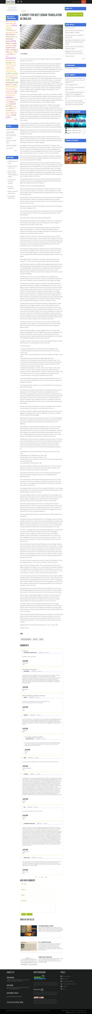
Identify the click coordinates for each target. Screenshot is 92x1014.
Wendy (15, 113)
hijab (17, 50)
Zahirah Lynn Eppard (11, 145)
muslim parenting (11, 71)
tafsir (41, 639)
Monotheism (8, 67)
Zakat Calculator (66, 976)
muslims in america (12, 73)
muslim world (13, 78)
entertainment (9, 39)
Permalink (47, 652)
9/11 (7, 21)
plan (7, 89)
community (9, 29)
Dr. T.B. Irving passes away (44, 942)
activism (10, 21)
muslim (12, 67)
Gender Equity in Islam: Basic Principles (12, 181)
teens (15, 108)
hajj (12, 45)
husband (11, 51)
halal (15, 45)
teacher (11, 108)
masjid (14, 62)
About (73, 1)
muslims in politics (9, 76)
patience (11, 85)
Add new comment (24, 628)
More (15, 119)
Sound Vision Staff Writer (12, 129)
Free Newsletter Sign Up (68, 981)
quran (35, 639)
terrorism (9, 110)
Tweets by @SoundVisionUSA (72, 68)
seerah (7, 102)
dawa (13, 32)
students (14, 106)
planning (10, 89)
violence (7, 113)
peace (15, 84)
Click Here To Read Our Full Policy (14, 996)
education (9, 36)
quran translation (26, 639)
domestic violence (10, 34)
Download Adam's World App (69, 984)
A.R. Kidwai (24, 53)
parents (8, 84)
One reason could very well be (34, 737)
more (15, 150)
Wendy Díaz (9, 138)
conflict (14, 30)
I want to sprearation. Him (71, 84)
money (14, 65)
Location (23, 889)
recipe (14, 98)
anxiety (14, 23)
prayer (15, 91)
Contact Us (65, 986)
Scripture (25, 651)
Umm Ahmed (9, 148)
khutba (11, 60)
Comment (24, 900)
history (7, 52)
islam (11, 54)
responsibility (8, 100)
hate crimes (12, 47)
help (10, 50)
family (13, 40)
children (14, 25)
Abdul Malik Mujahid (11, 135)
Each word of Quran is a (29, 669)
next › (42, 877)
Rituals (12, 100)
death (16, 32)
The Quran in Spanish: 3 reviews (45, 926)
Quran (24, 11)
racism (13, 95)
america (11, 23)
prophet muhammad (10, 93)
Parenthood (9, 82)
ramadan (9, 97)
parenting (15, 82)
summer (7, 108)
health (7, 50)
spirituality (9, 105)
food (10, 43)
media (7, 65)
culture (10, 32)
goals (7, 45)
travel (13, 111)
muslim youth (10, 80)
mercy (11, 65)
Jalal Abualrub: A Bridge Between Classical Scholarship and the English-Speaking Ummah (75, 42)
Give (83, 1)
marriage (9, 62)
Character (8, 25)
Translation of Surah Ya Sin (45, 957)
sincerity (11, 102)
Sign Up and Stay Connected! (75, 14)
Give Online (65, 979)
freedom (14, 43)
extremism (8, 41)
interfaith (7, 54)
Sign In (64, 989)
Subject (23, 895)
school (16, 100)
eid (13, 37)
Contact (78, 1)
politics (12, 91)
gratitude (10, 45)
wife (7, 114)
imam (16, 52)
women (10, 115)
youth (8, 117)
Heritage (13, 50)
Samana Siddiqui (10, 132)
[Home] (10, 2)
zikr (11, 117)
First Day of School (69, 56)
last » (46, 877)
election (16, 37)
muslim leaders (10, 69)
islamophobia (11, 58)
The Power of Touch (70, 27)
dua (16, 34)
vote (10, 113)
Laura (14, 60)
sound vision (12, 104)
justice (7, 60)
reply (23, 664)
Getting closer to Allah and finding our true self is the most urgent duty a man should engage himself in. (75, 80)
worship (14, 115)
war (12, 113)
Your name (24, 884)
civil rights (8, 27)
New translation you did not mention (33, 696)
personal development (12, 86)
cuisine (7, 32)
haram (7, 47)
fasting (7, 43)
